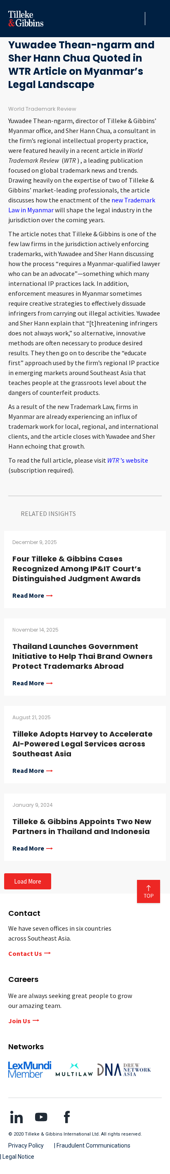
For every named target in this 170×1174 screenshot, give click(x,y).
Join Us (19, 1021)
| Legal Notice (17, 1156)
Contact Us (25, 953)
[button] (136, 18)
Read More (28, 595)
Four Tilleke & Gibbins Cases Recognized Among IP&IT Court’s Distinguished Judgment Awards (76, 569)
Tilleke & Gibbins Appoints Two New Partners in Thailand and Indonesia (81, 826)
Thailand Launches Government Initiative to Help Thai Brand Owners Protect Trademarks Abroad (82, 656)
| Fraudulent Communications (92, 1145)
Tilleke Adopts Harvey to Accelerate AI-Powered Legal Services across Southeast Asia (82, 744)
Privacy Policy (26, 1145)
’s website (127, 460)
